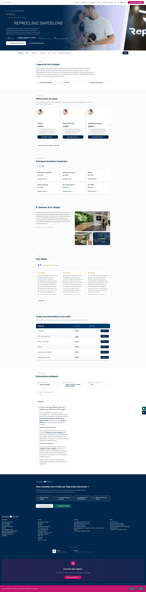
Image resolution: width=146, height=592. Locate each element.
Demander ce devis (47, 137)
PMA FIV (4, 528)
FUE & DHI (40, 523)
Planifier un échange (63, 506)
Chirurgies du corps (43, 528)
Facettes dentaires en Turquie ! (82, 523)
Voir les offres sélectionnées (36, 43)
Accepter (141, 588)
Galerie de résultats (108, 2)
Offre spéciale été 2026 (80, 525)
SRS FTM (40, 538)
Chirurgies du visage (43, 522)
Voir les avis (41, 300)
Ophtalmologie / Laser (7, 529)
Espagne (12, 11)
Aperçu (21, 53)
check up (40, 537)
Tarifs (77, 2)
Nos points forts (114, 522)
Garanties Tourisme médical (117, 525)
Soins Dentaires (6, 523)
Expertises (34, 53)
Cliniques (92, 2)
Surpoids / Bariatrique (7, 526)
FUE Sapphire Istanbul (79, 526)
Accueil (7, 11)
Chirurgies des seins (43, 529)
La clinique (42, 53)
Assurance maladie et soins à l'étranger (120, 526)
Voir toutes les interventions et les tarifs (48, 145)
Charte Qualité (113, 528)
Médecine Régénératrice (8, 532)
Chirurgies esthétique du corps (82, 522)
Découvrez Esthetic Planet (116, 523)
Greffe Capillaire (6, 525)
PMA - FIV (40, 535)
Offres (27, 53)
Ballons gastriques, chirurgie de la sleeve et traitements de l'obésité (89, 528)
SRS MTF (40, 525)
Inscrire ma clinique (72, 577)
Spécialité (84, 2)
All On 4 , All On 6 (42, 540)
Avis (49, 53)
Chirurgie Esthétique (7, 522)
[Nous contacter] (118, 2)
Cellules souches (42, 531)
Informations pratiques (64, 53)
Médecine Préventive (7, 534)
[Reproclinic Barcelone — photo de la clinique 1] (92, 221)
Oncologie (4, 535)
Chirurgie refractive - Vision (45, 532)
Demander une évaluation (17, 43)
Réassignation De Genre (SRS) (9, 531)
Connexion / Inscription (137, 2)
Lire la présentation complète (44, 227)
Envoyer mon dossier (45, 506)
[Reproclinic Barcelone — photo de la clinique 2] (83, 238)
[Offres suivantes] (110, 124)
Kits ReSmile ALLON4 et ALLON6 (82, 531)
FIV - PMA (41, 166)
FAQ (99, 2)
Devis (125, 53)
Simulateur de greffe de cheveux (118, 529)
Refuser (132, 588)
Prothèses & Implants (43, 534)
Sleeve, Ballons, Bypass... (44, 526)
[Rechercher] (115, 2)
